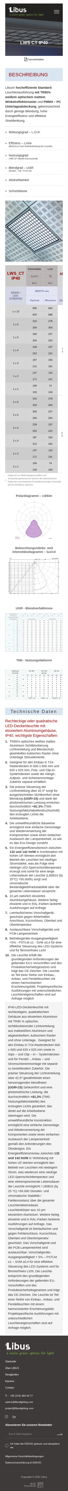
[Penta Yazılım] (40, 1485)
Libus (44, 1476)
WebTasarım (30, 1485)
